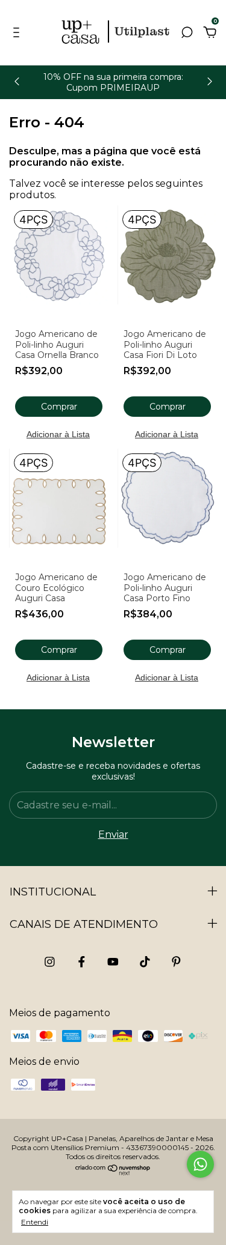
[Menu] (18, 32)
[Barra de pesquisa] (186, 32)
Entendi (34, 1221)
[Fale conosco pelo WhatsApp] (200, 1164)
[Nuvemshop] (113, 1172)
